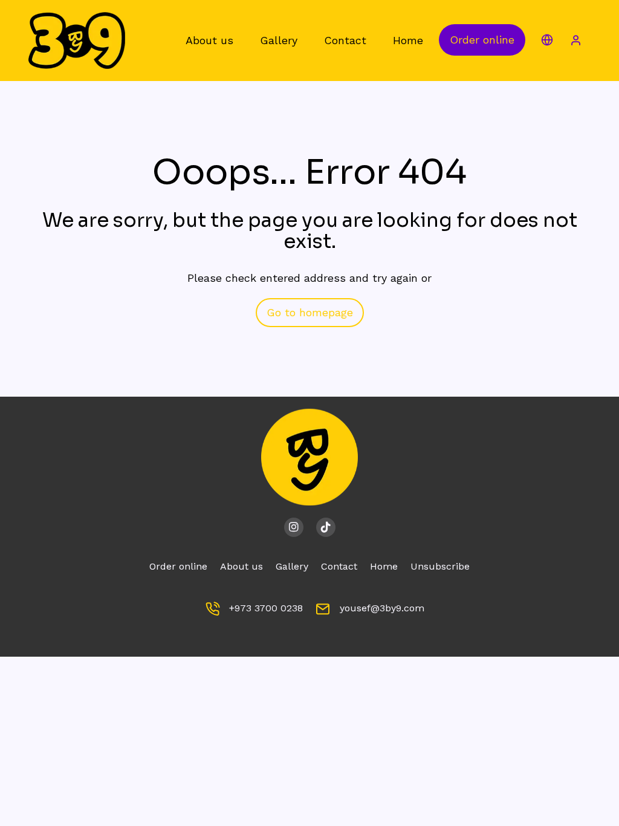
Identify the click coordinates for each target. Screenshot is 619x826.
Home (384, 566)
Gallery (292, 566)
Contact (339, 566)
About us (241, 566)
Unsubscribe (440, 566)
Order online (482, 39)
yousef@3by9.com (382, 608)
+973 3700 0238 (266, 608)
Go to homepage (310, 312)
